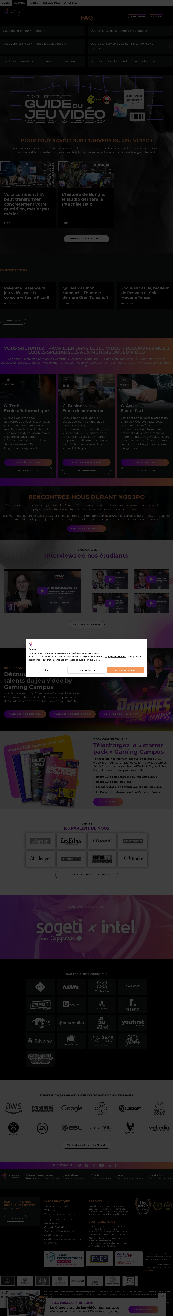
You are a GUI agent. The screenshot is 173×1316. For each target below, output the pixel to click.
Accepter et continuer (125, 670)
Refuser (48, 670)
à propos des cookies (115, 656)
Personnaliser (85, 670)
